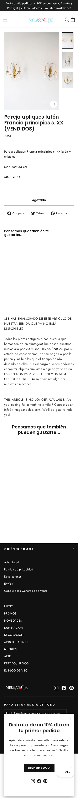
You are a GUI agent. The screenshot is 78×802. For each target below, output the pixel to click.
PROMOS (10, 613)
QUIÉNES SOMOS (19, 549)
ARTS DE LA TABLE (16, 642)
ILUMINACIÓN (13, 628)
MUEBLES (10, 649)
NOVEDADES (13, 620)
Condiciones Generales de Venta (25, 591)
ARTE (7, 656)
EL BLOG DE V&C (15, 670)
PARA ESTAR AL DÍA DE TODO (29, 704)
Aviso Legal (11, 562)
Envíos (8, 584)
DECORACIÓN (14, 635)
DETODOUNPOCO (16, 663)
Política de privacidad (18, 569)
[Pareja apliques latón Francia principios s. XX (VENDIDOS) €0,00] (15, 264)
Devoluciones (13, 576)
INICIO (8, 606)
